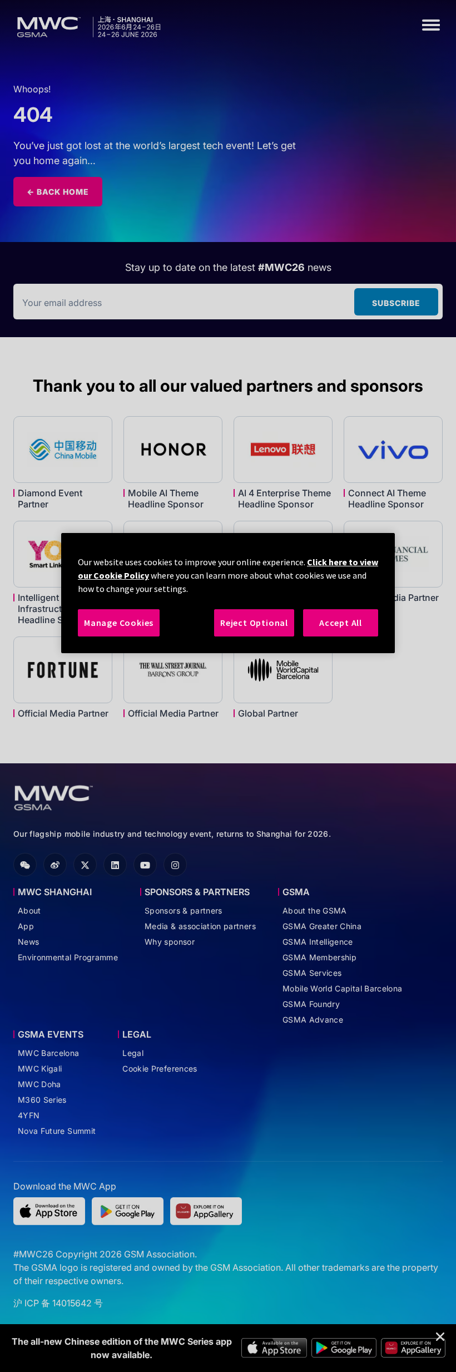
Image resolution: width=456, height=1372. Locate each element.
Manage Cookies (118, 622)
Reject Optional (254, 622)
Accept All (340, 622)
